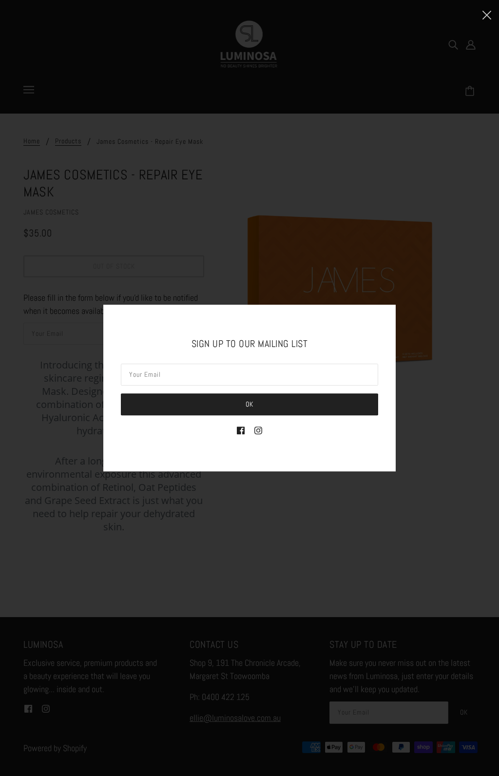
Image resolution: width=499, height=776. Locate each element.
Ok (249, 404)
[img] (241, 429)
